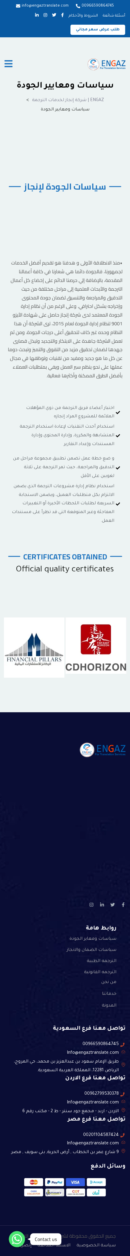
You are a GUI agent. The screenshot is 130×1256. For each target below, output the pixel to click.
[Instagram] (91, 904)
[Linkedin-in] (102, 904)
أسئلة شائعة (114, 16)
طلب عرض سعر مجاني (98, 30)
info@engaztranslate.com (45, 6)
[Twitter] (112, 904)
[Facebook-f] (123, 904)
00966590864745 (98, 6)
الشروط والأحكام (83, 16)
